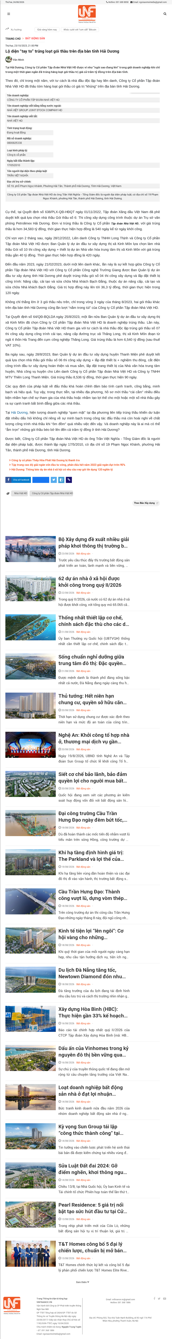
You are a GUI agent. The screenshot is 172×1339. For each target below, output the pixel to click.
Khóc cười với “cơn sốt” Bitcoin (80, 29)
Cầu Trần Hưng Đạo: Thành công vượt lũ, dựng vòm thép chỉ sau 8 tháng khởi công (91, 895)
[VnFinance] (87, 14)
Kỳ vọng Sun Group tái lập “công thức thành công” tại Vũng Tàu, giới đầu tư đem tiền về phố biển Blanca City (93, 1130)
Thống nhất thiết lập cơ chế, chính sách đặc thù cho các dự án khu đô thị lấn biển (93, 621)
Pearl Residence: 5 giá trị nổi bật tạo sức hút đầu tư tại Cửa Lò (92, 1208)
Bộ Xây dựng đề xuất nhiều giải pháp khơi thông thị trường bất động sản (93, 542)
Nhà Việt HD (20, 493)
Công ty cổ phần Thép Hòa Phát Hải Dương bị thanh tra (45, 460)
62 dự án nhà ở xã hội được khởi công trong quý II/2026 (89, 581)
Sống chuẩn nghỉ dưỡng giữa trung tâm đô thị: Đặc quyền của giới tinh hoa (91, 660)
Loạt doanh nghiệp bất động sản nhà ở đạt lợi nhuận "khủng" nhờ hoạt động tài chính (90, 1090)
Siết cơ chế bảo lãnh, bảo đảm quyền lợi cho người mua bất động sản (92, 777)
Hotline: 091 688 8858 (118, 2)
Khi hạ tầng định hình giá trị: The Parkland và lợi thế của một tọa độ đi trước (91, 856)
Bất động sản (35, 38)
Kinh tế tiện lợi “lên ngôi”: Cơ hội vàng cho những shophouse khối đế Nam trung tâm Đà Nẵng (93, 934)
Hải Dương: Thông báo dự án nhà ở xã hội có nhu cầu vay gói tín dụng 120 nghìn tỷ (62, 469)
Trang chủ (13, 38)
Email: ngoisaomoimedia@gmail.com (150, 2)
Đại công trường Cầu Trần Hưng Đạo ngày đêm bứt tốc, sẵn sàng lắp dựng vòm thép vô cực (93, 816)
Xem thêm (81, 1282)
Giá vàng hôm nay (47, 29)
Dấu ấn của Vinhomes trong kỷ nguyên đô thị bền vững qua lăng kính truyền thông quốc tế (93, 1051)
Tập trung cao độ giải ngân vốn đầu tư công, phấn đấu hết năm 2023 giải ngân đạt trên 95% (68, 464)
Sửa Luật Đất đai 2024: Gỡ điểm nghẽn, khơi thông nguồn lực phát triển (93, 1169)
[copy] (69, 480)
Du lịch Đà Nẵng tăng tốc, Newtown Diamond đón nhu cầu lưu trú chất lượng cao (90, 973)
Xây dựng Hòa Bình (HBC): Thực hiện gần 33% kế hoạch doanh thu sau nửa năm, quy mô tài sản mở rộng (91, 1012)
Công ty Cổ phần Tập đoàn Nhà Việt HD (52, 493)
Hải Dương (19, 412)
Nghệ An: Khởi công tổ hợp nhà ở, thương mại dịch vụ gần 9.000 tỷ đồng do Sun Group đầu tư (93, 738)
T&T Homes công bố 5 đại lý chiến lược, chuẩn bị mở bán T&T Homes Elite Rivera (90, 1247)
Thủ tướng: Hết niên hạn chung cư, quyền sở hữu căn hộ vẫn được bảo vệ (90, 699)
